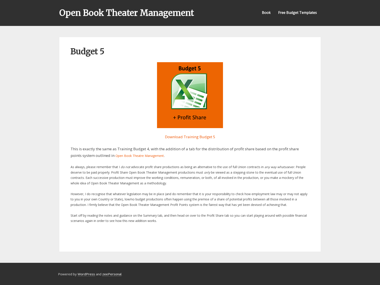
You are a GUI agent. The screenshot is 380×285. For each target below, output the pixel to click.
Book (266, 12)
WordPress (86, 274)
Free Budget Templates (297, 12)
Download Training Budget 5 (190, 136)
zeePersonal (111, 274)
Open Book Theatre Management (139, 156)
